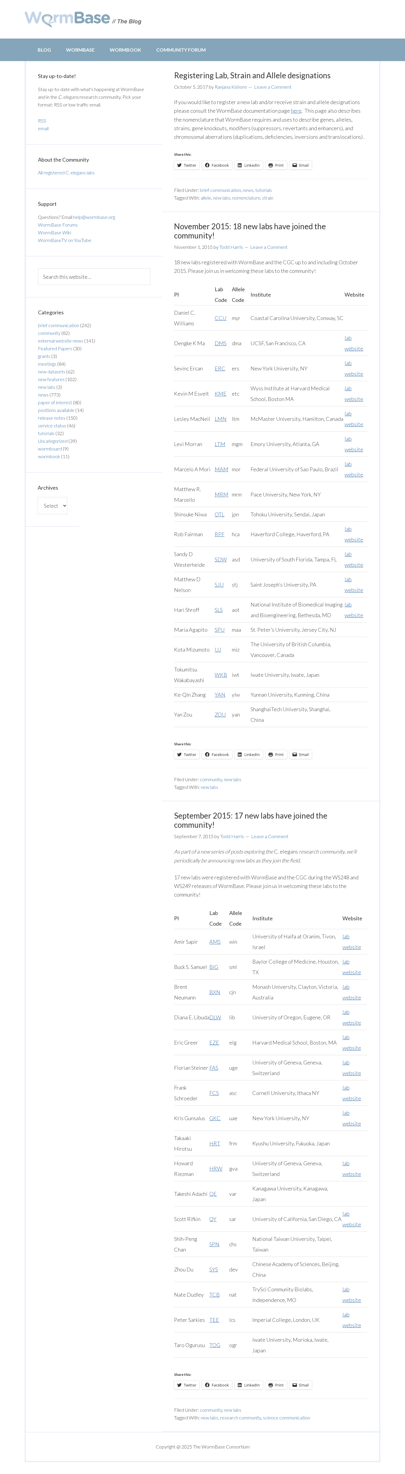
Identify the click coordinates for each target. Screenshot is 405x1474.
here (296, 110)
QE (213, 1193)
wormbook (49, 456)
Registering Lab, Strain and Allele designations (252, 75)
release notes (52, 418)
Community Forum (181, 49)
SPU (220, 629)
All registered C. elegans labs (66, 172)
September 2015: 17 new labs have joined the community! (250, 820)
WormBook (125, 49)
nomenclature (246, 197)
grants (44, 356)
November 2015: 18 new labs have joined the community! (250, 231)
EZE (214, 1042)
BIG (213, 967)
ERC (220, 368)
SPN (214, 1244)
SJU (219, 584)
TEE (214, 1320)
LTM (220, 444)
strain (267, 197)
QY (212, 1219)
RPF (219, 534)
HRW (215, 1168)
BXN (214, 992)
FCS (214, 1093)
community (211, 779)
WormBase (80, 49)
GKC (215, 1118)
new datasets (51, 371)
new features (51, 379)
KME (221, 393)
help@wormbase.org (94, 217)
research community (240, 1417)
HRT (214, 1143)
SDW (221, 559)
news (248, 190)
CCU (221, 318)
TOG (214, 1345)
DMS (221, 343)
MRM (221, 494)
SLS (219, 610)
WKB (221, 674)
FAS (213, 1067)
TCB (214, 1294)
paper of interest (55, 402)
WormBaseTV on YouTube (64, 240)
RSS (42, 120)
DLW (215, 1017)
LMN (221, 419)
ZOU (220, 714)
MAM (221, 469)
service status (52, 425)
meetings (47, 364)
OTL (219, 514)
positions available (56, 410)
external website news (60, 340)
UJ (218, 649)
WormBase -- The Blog (84, 19)
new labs (221, 197)
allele (206, 197)
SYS (213, 1269)
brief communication (220, 190)
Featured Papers (55, 348)
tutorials (263, 190)
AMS (215, 941)
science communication (286, 1417)
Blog (44, 49)
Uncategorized (53, 441)
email (43, 128)
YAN (220, 694)
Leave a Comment (272, 87)
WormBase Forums (58, 224)
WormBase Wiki (54, 232)
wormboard (50, 448)
